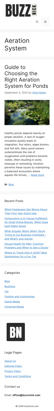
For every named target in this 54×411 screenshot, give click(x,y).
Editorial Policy (13, 366)
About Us (10, 361)
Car (6, 291)
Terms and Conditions (17, 376)
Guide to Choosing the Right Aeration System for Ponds (26, 76)
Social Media (12, 301)
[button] (37, 21)
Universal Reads (14, 306)
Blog (11, 184)
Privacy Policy (12, 371)
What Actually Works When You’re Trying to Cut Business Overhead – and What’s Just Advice (25, 235)
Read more (37, 175)
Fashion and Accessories (19, 296)
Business (9, 286)
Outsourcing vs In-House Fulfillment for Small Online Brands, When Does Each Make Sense (26, 222)
